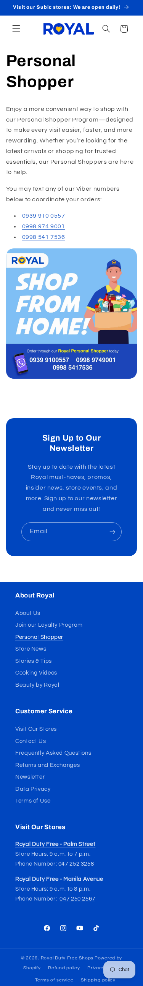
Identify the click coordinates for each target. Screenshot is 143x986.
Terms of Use (33, 801)
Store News (30, 649)
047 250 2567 (77, 899)
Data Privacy (33, 789)
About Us (27, 613)
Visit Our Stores (36, 729)
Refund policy (64, 968)
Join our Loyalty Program (49, 625)
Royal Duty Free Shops (67, 958)
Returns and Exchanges (47, 765)
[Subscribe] (112, 531)
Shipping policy (98, 980)
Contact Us (30, 741)
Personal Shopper (39, 637)
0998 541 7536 (43, 237)
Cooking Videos (36, 673)
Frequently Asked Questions (53, 753)
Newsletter (30, 777)
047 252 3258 (76, 864)
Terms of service (54, 980)
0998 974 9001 (43, 226)
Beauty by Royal (37, 685)
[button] (16, 29)
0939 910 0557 (43, 216)
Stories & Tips (33, 661)
